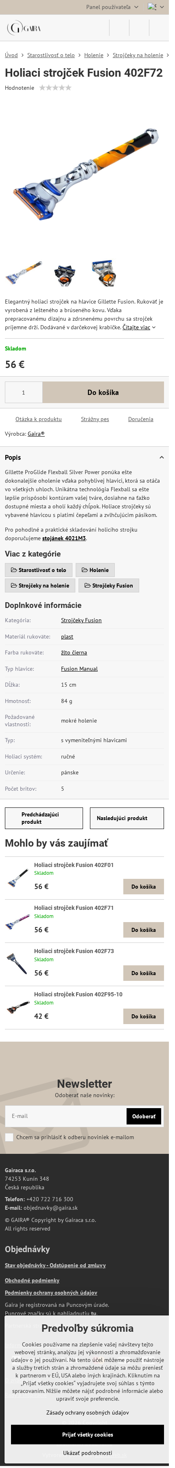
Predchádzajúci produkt (40, 818)
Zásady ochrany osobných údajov (87, 1412)
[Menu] (159, 28)
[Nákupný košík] (139, 28)
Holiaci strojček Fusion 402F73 (74, 951)
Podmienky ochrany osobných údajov (51, 1292)
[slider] (55, 87)
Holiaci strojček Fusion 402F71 (74, 908)
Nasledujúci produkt (122, 818)
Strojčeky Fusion (81, 620)
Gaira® (36, 433)
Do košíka (103, 392)
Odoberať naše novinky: (84, 1095)
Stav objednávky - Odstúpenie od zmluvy (55, 1265)
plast (67, 636)
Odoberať (143, 1116)
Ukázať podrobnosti (87, 1453)
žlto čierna (74, 652)
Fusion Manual (79, 668)
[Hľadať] (119, 28)
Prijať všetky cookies (87, 1434)
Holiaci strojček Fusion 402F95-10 (78, 994)
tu (93, 1313)
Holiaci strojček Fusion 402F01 (74, 865)
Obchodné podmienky (32, 1280)
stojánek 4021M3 (64, 538)
